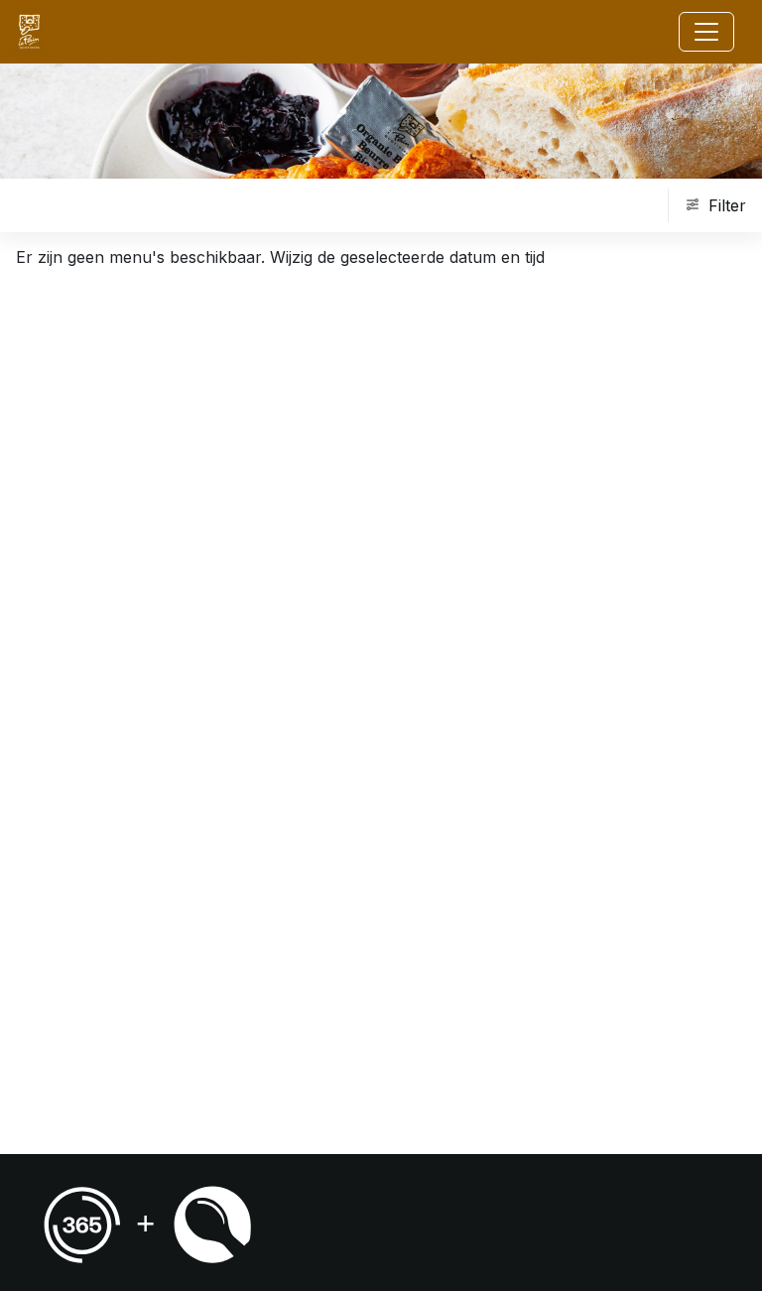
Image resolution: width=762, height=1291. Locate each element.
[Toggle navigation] (706, 32)
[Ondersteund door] (148, 1225)
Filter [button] (727, 205)
